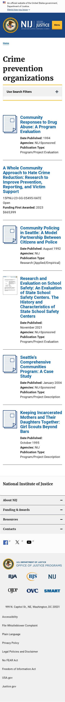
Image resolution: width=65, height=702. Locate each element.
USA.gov (7, 677)
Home (6, 43)
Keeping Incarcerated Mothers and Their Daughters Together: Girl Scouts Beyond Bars (41, 422)
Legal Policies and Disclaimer (20, 651)
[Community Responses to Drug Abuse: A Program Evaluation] (10, 132)
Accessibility (10, 616)
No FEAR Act (10, 660)
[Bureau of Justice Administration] (12, 579)
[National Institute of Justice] (52, 579)
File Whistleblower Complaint (20, 625)
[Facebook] (7, 543)
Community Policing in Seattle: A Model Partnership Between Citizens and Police (40, 235)
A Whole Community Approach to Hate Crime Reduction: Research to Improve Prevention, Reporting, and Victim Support (26, 179)
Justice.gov (9, 686)
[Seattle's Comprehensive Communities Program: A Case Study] (10, 372)
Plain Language (11, 634)
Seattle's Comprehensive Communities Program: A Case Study (36, 367)
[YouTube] (30, 543)
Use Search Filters (19, 92)
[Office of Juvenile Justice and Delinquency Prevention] (13, 594)
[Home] (35, 25)
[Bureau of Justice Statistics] (32, 581)
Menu (57, 25)
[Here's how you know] (32, 6)
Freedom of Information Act (19, 669)
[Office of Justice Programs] (10, 25)
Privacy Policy (10, 643)
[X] (18, 543)
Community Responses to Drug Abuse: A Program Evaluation (38, 124)
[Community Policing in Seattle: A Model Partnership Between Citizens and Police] (10, 242)
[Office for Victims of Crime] (32, 593)
